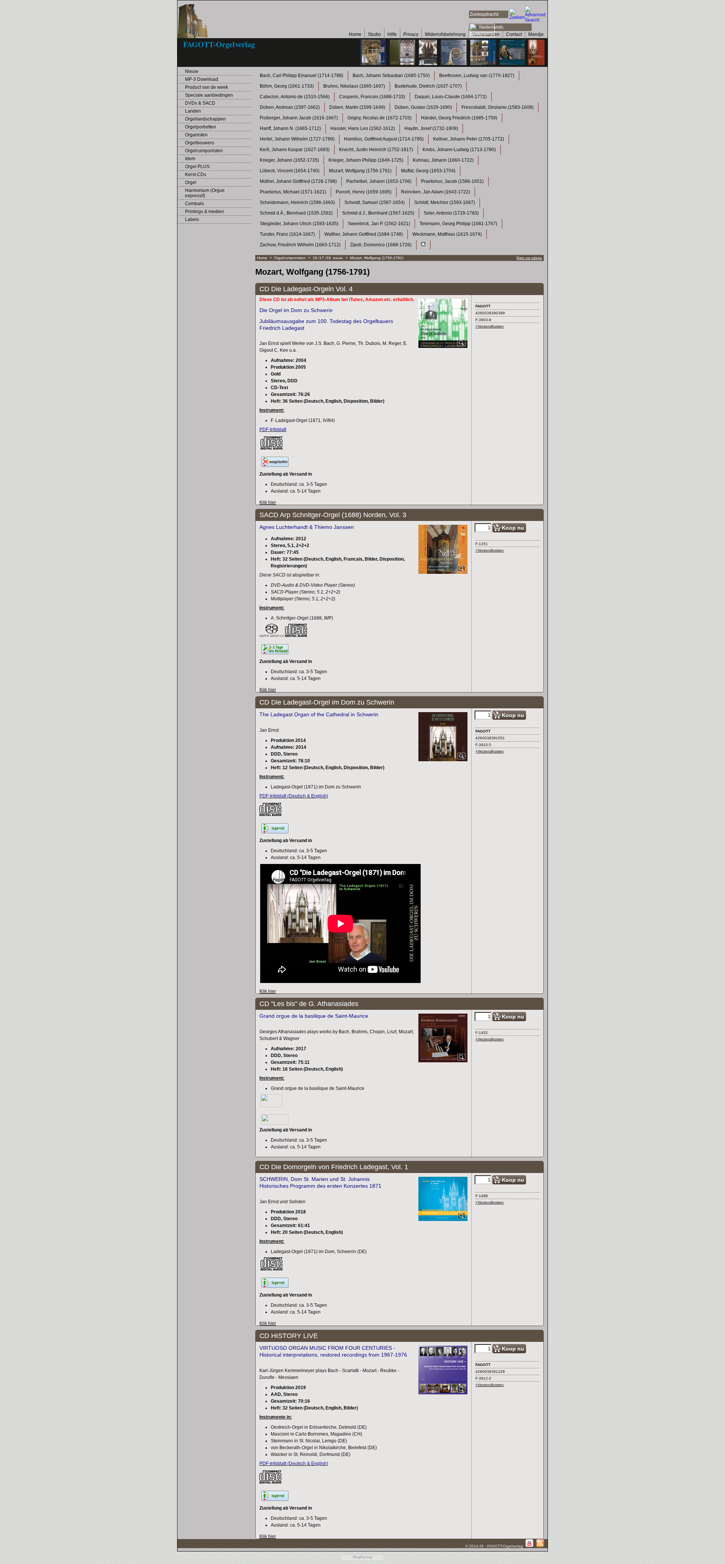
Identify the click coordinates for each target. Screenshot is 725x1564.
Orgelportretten (200, 127)
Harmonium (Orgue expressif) (205, 193)
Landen (193, 111)
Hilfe (392, 34)
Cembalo (194, 203)
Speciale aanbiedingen (209, 95)
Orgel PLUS (197, 166)
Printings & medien (204, 211)
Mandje (536, 34)
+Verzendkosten (489, 326)
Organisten (196, 135)
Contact (514, 34)
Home (355, 34)
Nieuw (191, 71)
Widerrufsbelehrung (445, 34)
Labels (192, 219)
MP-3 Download (201, 79)
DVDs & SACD (200, 103)
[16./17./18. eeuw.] (423, 245)
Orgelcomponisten (204, 150)
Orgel (190, 182)
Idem (190, 158)
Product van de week (206, 87)
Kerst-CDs (195, 174)
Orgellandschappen (205, 119)
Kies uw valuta (529, 258)
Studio (374, 34)
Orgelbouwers (199, 142)
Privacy (410, 34)
